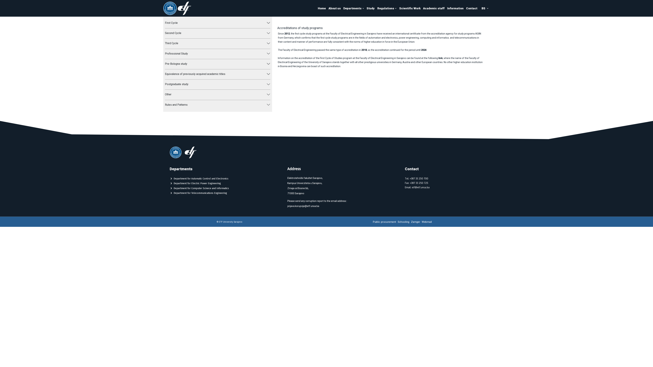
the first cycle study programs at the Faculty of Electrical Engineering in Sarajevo (333, 33)
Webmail (427, 221)
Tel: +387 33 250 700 (416, 178)
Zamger (415, 221)
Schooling (403, 221)
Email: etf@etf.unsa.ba (417, 187)
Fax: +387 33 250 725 (416, 182)
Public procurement (384, 221)
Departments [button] (352, 8)
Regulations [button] (385, 8)
